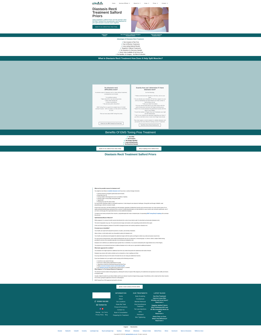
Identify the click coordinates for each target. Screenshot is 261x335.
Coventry (84, 331)
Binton (166, 331)
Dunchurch (174, 331)
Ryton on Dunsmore (186, 331)
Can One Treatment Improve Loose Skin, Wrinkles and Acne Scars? (159, 298)
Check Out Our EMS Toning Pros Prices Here (111, 123)
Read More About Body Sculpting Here (150, 125)
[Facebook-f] (100, 309)
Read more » (159, 302)
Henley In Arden (147, 331)
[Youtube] (103, 309)
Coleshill (76, 331)
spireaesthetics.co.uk (131, 334)
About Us (136, 3)
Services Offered (123, 3)
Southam (119, 331)
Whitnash (127, 331)
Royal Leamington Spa (107, 331)
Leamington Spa (94, 331)
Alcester (60, 331)
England (126, 327)
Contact (164, 3)
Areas (145, 3)
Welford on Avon (199, 331)
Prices (154, 3)
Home (113, 3)
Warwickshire (133, 327)
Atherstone (136, 331)
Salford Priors (157, 331)
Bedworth (68, 331)
